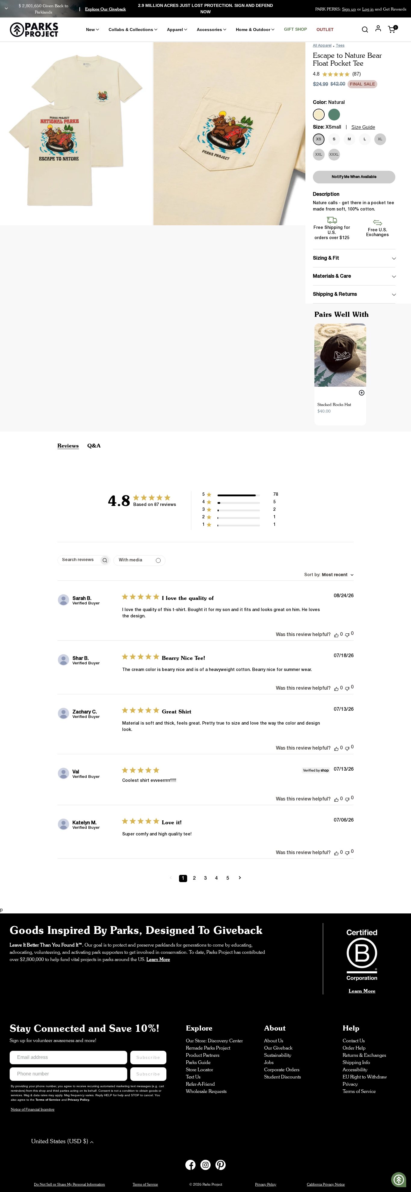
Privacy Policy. (79, 1099)
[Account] (378, 29)
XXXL (334, 154)
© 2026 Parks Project (205, 1184)
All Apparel (322, 45)
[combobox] (329, 575)
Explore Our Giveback (105, 8)
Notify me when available (354, 177)
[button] (240, 496)
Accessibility (355, 1069)
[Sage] (334, 114)
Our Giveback (278, 1048)
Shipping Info (356, 1062)
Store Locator (199, 1069)
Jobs (268, 1062)
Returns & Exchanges (364, 1055)
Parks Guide (198, 1062)
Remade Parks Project (208, 1048)
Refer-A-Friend (200, 1084)
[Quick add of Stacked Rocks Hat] (362, 393)
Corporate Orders (281, 1069)
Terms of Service (48, 1099)
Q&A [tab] (93, 445)
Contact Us (354, 1041)
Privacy (350, 1084)
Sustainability (277, 1055)
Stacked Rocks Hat (334, 404)
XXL (318, 154)
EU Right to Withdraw (365, 1077)
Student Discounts (282, 1077)
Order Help (354, 1048)
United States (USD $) (60, 1141)
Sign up (349, 8)
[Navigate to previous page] (171, 878)
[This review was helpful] (336, 634)
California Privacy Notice (326, 1184)
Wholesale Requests (206, 1091)
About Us (273, 1041)
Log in (368, 8)
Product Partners (202, 1055)
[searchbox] (78, 560)
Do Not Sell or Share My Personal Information (69, 1184)
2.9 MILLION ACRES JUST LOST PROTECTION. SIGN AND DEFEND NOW (205, 8)
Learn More (362, 991)
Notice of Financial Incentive (32, 1109)
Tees (340, 45)
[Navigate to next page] (240, 878)
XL (380, 139)
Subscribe (148, 1057)
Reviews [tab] (68, 445)
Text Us (193, 1077)
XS (318, 139)
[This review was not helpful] (347, 634)
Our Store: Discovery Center (214, 1041)
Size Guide (363, 127)
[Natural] (319, 114)
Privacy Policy (265, 1184)
